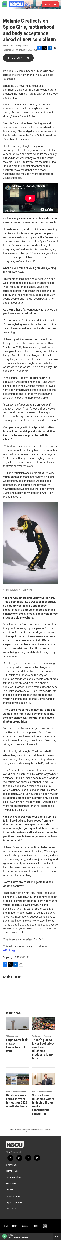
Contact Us (11, 1209)
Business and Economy (41, 1036)
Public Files (11, 1183)
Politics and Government (16, 1091)
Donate (51, 4)
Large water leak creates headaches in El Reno (17, 1045)
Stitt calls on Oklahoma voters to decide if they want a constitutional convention (43, 1104)
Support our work (14, 1202)
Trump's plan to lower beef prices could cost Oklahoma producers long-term (43, 1049)
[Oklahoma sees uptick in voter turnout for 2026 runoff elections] (17, 1079)
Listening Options (14, 1196)
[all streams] (57, 1236)
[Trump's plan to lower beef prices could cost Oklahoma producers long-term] (43, 1023)
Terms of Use (12, 1171)
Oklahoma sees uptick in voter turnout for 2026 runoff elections (16, 1100)
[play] (4, 1236)
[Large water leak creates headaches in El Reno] (17, 1023)
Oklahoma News (12, 1036)
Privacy (9, 1190)
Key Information (13, 1177)
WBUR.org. (9, 950)
